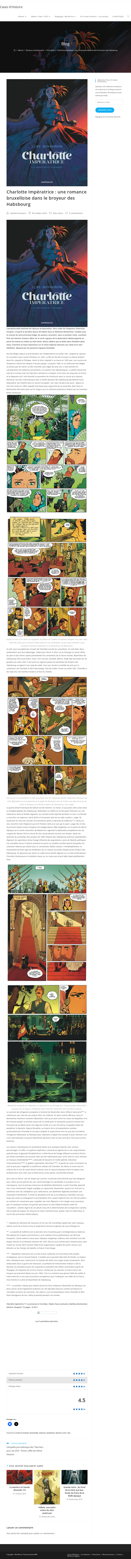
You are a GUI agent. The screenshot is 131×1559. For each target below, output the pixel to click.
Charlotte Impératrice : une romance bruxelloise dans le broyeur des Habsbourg (87, 50)
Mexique (59, 1433)
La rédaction (85, 1554)
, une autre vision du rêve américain (47, 1510)
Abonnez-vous (105, 110)
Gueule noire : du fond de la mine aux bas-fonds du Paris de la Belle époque (74, 1491)
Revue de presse (108, 1554)
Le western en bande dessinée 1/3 (19, 1488)
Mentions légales (73, 1556)
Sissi (68, 1433)
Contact (119, 1554)
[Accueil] (14, 50)
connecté (24, 1533)
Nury (65, 1433)
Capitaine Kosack (18, 213)
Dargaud (42, 1433)
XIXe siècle (58, 213)
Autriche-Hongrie (22, 1433)
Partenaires (96, 1554)
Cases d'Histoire (11, 7)
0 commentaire (76, 213)
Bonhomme (34, 1433)
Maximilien (51, 1433)
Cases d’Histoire (73, 1554)
